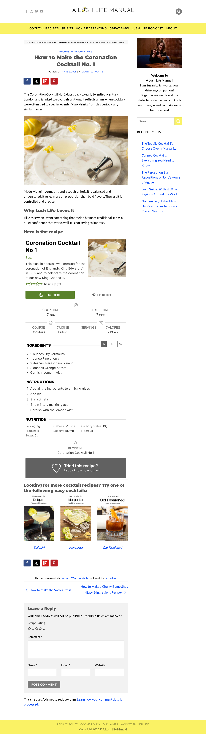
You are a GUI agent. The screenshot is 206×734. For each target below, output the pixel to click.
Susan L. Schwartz (92, 71)
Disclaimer (110, 724)
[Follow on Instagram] (31, 11)
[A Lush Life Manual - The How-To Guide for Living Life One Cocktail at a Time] (103, 11)
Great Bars (119, 28)
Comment (35, 636)
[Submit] (178, 121)
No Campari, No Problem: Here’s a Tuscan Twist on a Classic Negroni (159, 206)
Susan (29, 257)
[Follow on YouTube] (41, 11)
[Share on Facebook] (27, 81)
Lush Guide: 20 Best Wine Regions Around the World (160, 191)
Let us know (73, 470)
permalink (110, 578)
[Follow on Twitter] (36, 11)
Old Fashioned (112, 547)
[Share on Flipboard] (45, 81)
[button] (27, 284)
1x (104, 344)
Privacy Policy (67, 724)
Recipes (64, 51)
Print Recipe (52, 294)
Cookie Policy (90, 724)
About (171, 28)
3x (120, 344)
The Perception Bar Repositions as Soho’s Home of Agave (161, 177)
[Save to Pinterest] (54, 81)
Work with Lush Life (135, 724)
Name (32, 665)
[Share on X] (36, 81)
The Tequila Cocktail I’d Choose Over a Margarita (159, 146)
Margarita (75, 547)
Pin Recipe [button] (104, 294)
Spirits (67, 28)
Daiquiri (39, 547)
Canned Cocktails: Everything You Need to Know (158, 160)
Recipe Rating (36, 623)
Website (100, 665)
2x (112, 344)
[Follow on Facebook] (26, 11)
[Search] (179, 11)
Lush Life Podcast (147, 28)
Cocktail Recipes (44, 28)
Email (65, 665)
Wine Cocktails (81, 51)
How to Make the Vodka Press (50, 590)
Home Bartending (91, 28)
